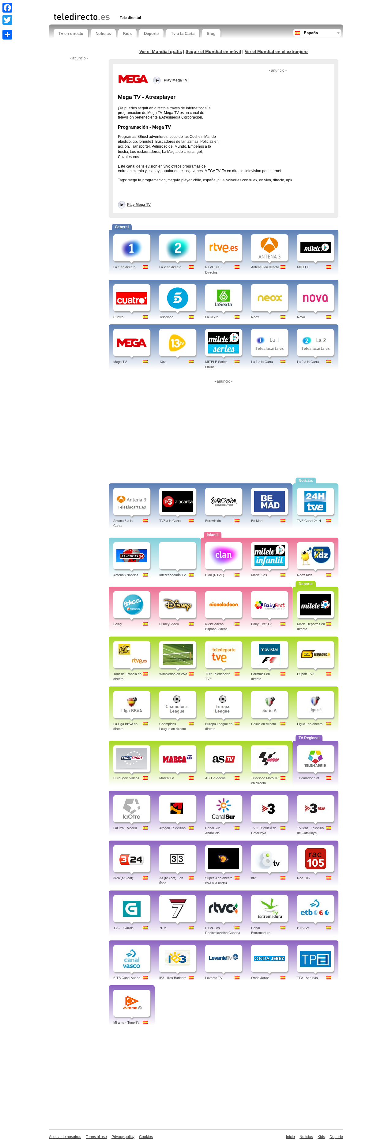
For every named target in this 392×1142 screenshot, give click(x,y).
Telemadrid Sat (308, 778)
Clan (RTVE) (214, 575)
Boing (117, 624)
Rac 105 (303, 878)
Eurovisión (213, 521)
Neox (255, 317)
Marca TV (166, 778)
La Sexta (211, 317)
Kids (127, 33)
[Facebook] (7, 8)
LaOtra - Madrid (125, 828)
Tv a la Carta (182, 33)
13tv (162, 362)
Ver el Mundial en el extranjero (276, 51)
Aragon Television (172, 828)
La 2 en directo (170, 267)
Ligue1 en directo (309, 724)
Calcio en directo (263, 724)
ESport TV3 (305, 674)
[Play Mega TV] (133, 79)
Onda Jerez (260, 978)
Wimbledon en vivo (173, 674)
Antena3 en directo (265, 267)
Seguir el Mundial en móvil (213, 51)
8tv (253, 878)
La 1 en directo (124, 267)
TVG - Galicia (123, 928)
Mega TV (120, 362)
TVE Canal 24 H (309, 521)
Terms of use (96, 1137)
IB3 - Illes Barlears (173, 978)
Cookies (146, 1137)
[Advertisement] (125, 5)
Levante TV (213, 978)
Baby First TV (261, 624)
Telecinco (166, 317)
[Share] (7, 34)
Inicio (290, 1137)
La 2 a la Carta (308, 362)
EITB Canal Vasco (126, 978)
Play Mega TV (139, 204)
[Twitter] (7, 20)
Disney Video (169, 624)
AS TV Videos (215, 778)
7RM (162, 928)
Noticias (103, 33)
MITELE (303, 267)
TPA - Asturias (307, 978)
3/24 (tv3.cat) (123, 878)
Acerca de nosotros (65, 1137)
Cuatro (118, 317)
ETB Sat (303, 928)
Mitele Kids (259, 575)
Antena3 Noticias (125, 575)
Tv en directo (70, 33)
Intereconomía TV (172, 575)
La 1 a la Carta (262, 362)
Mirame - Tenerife (126, 1022)
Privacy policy (122, 1137)
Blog (211, 33)
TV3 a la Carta (170, 521)
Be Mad (256, 521)
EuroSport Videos (126, 778)
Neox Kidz (304, 575)
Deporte (151, 33)
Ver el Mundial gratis (160, 51)
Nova (301, 317)
